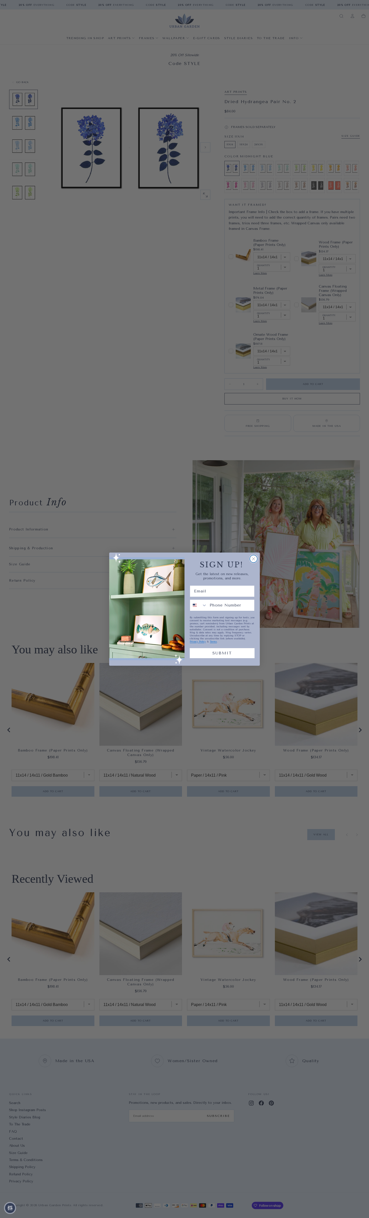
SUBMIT (222, 653)
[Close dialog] (253, 559)
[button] (10, 1208)
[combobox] (198, 605)
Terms (213, 641)
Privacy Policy (198, 641)
